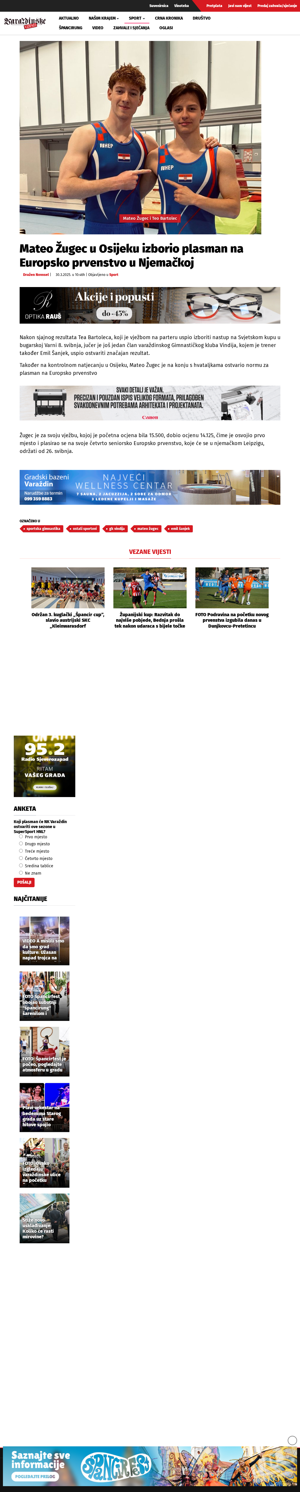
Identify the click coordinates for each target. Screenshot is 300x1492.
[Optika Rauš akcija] (150, 305)
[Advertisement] (150, 689)
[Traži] (243, 23)
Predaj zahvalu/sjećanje (277, 6)
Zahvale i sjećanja (131, 27)
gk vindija (117, 529)
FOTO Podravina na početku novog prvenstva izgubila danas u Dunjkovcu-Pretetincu (232, 620)
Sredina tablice (38, 865)
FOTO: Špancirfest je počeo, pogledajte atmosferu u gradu (44, 1064)
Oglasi (166, 27)
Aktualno (69, 18)
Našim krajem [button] (102, 18)
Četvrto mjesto (38, 858)
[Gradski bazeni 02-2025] (150, 487)
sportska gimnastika (43, 529)
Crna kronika (169, 18)
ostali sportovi (85, 529)
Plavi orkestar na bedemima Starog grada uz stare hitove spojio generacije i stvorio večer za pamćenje (43, 1116)
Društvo (202, 18)
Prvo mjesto (35, 837)
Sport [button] (135, 18)
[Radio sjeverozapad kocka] (44, 766)
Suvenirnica (158, 6)
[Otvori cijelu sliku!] (140, 137)
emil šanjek (180, 529)
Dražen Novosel (36, 275)
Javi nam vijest (240, 6)
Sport (113, 275)
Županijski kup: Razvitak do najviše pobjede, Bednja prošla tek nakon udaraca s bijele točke (150, 620)
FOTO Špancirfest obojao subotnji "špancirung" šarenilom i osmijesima (41, 1005)
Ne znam (32, 873)
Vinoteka (181, 6)
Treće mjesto (36, 851)
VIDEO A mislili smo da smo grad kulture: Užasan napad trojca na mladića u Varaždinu (44, 950)
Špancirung (70, 27)
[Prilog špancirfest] (150, 1466)
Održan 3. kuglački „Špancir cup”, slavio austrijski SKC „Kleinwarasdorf (68, 620)
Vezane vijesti (150, 552)
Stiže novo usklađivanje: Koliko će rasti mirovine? (38, 1228)
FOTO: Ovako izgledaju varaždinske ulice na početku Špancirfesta (42, 1172)
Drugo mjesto (37, 844)
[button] (24, 598)
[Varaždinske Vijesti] (25, 22)
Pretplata (214, 6)
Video (97, 27)
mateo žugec (147, 529)
